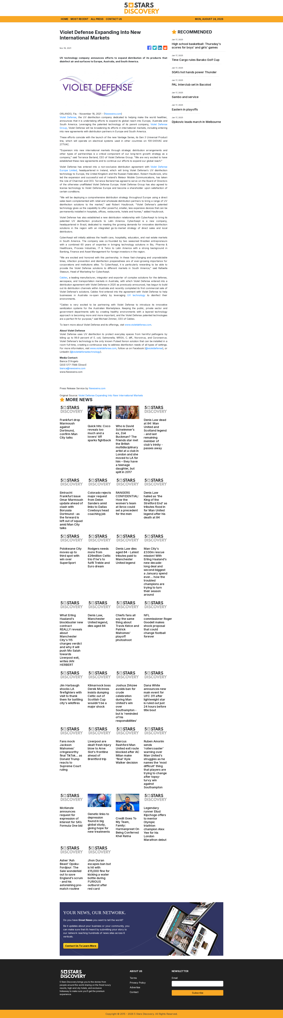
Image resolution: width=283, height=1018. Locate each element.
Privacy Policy (138, 982)
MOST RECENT (79, 19)
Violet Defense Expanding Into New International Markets (111, 395)
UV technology (136, 295)
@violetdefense (153, 348)
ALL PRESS (97, 19)
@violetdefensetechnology (85, 351)
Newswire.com (113, 113)
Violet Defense (68, 117)
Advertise (135, 987)
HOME (64, 19)
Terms (133, 977)
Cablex (63, 277)
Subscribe (197, 992)
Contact (134, 992)
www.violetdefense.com (138, 324)
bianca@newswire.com (72, 368)
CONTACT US (114, 19)
